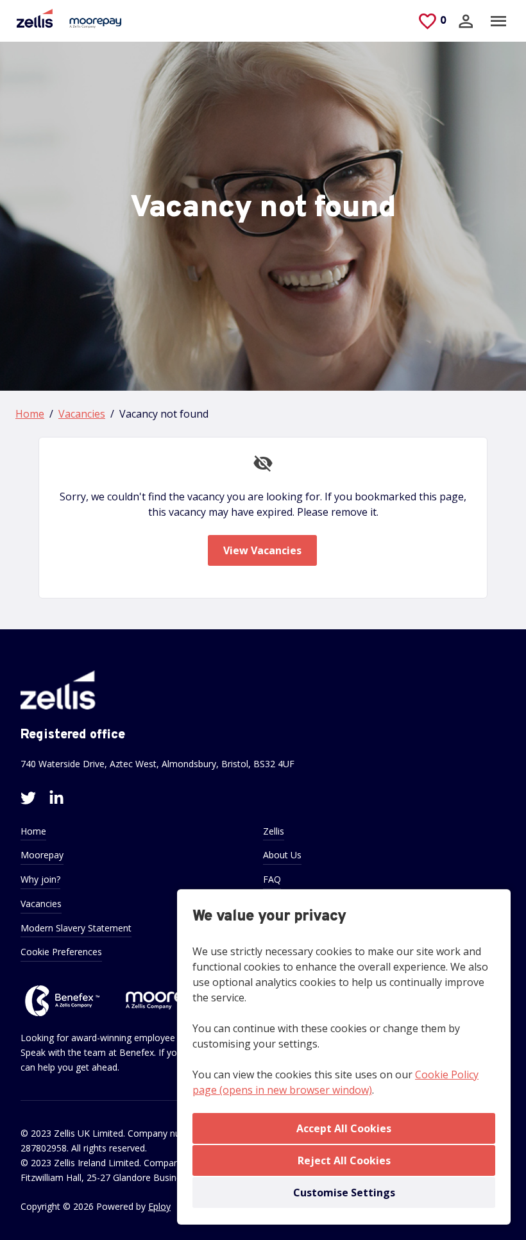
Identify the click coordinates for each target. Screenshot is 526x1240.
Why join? (40, 879)
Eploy (159, 1206)
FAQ (272, 879)
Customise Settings (344, 1192)
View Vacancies (262, 550)
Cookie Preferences (61, 952)
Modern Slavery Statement (76, 928)
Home (29, 414)
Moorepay (42, 855)
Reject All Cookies (344, 1160)
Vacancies (81, 414)
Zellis (273, 831)
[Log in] (466, 21)
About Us (282, 855)
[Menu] (498, 21)
